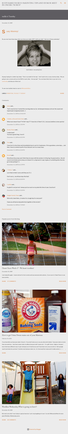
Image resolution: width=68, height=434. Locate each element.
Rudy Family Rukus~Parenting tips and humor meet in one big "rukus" (29, 4)
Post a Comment (6, 209)
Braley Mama (11, 129)
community (5, 81)
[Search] (61, 3)
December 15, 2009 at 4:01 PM (16, 137)
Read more (62, 281)
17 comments (11, 281)
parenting (10, 93)
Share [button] (62, 93)
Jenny (8, 106)
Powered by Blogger (35, 429)
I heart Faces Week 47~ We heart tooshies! (18, 268)
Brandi (9, 155)
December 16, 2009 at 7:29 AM (16, 205)
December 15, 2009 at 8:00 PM (16, 179)
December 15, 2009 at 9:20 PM (16, 190)
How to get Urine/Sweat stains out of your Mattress (22, 335)
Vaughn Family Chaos (13, 195)
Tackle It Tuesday (19, 93)
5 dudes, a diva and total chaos (15, 119)
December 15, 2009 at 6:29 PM (16, 164)
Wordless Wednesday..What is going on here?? (19, 406)
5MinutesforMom (25, 88)
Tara (8, 142)
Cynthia (9, 184)
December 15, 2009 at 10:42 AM (16, 113)
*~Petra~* (10, 170)
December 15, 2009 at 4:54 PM (16, 150)
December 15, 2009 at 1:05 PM (16, 124)
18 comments (11, 420)
